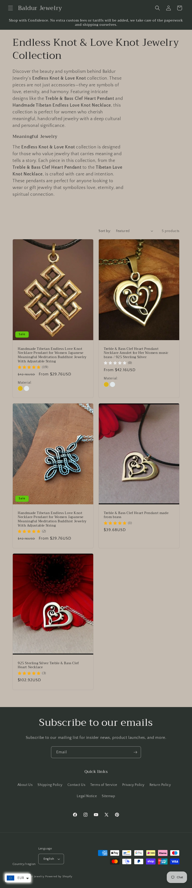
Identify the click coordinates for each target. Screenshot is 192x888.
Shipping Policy (50, 785)
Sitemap (108, 796)
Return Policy (160, 785)
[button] (10, 8)
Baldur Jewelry (34, 876)
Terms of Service (103, 785)
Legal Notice (87, 796)
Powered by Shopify (58, 876)
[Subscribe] (135, 752)
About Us (25, 785)
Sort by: (104, 231)
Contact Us (77, 785)
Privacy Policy (133, 785)
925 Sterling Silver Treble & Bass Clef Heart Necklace (48, 665)
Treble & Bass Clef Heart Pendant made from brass (136, 515)
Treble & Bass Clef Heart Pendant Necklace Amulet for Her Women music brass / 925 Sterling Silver (136, 353)
